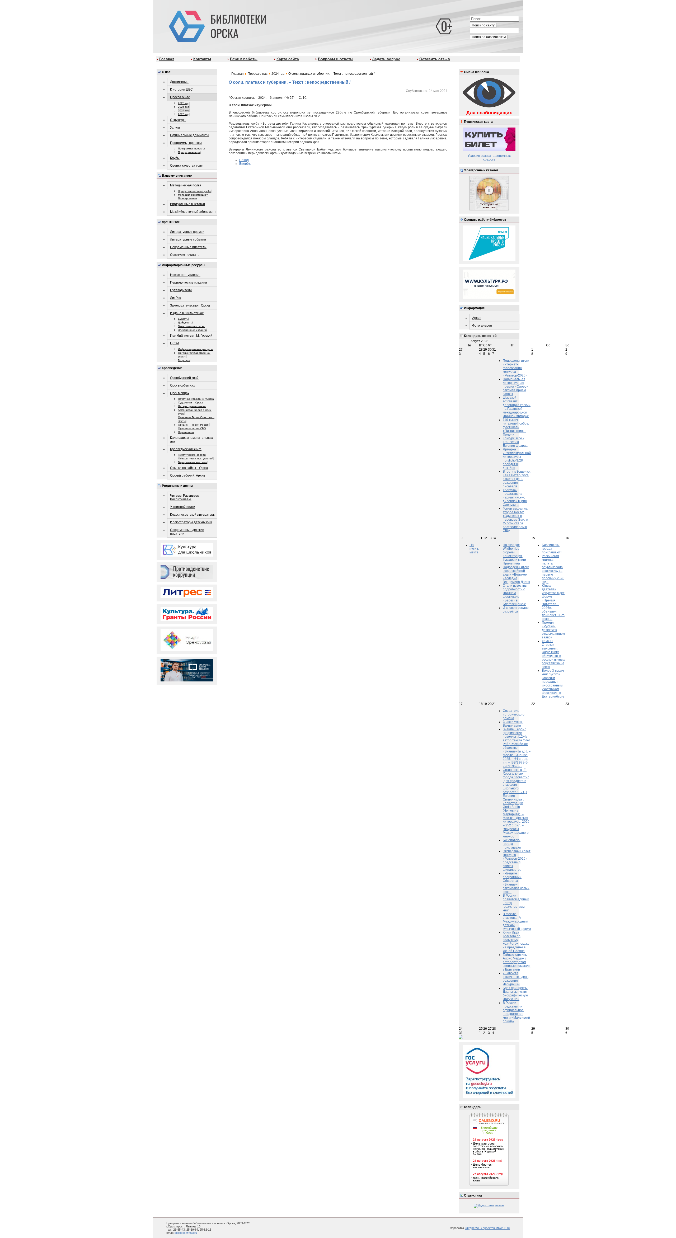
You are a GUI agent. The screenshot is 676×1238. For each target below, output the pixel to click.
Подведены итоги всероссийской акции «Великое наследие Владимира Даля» (516, 574)
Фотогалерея (482, 325)
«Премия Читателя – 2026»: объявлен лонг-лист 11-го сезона (553, 610)
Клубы (175, 158)
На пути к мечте (474, 548)
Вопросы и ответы (335, 59)
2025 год (183, 106)
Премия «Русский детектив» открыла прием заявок (553, 630)
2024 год (183, 110)
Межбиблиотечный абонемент (193, 212)
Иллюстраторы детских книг (191, 522)
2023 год (183, 114)
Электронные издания (192, 329)
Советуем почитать (184, 255)
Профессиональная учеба (194, 191)
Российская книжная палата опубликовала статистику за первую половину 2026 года (553, 569)
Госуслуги (184, 360)
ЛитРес (175, 298)
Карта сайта (287, 59)
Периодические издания (188, 282)
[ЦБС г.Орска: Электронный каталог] (489, 209)
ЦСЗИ (174, 343)
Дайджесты (185, 322)
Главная (166, 59)
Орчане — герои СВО (192, 428)
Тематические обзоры (192, 454)
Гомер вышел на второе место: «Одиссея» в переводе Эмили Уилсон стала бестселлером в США (515, 520)
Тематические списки (191, 326)
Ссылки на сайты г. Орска (189, 468)
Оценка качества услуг (187, 165)
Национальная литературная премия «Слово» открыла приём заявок (515, 386)
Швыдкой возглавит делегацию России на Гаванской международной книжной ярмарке (517, 407)
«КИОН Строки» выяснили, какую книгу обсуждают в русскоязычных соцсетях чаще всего (553, 654)
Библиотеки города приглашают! (551, 548)
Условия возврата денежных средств (489, 157)
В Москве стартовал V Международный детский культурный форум (517, 921)
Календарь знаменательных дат (191, 439)
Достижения (179, 82)
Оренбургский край (184, 378)
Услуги (175, 127)
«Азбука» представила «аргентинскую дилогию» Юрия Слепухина (515, 497)
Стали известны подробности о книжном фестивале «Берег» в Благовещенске (515, 595)
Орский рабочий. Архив (187, 475)
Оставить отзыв (434, 59)
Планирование (187, 198)
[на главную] (216, 25)
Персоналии (186, 432)
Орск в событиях (182, 385)
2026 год (183, 103)
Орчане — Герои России (193, 424)
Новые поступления (185, 275)
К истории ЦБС (181, 89)
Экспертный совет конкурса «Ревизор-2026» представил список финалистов (517, 860)
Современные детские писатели (187, 531)
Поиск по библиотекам (489, 37)
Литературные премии (187, 232)
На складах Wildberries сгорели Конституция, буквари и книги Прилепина (514, 554)
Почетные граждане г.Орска (196, 398)
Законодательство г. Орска (190, 305)
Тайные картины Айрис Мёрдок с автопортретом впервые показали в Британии (517, 962)
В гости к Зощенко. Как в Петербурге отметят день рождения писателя (517, 479)
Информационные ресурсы (195, 349)
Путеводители (181, 290)
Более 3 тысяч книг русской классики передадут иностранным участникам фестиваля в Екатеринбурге (553, 683)
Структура (178, 120)
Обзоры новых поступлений (195, 458)
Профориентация (189, 152)
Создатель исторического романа (513, 714)
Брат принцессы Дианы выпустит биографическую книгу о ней (515, 993)
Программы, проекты (186, 143)
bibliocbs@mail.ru (186, 1232)
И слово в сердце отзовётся (516, 609)
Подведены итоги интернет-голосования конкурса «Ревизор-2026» (516, 368)
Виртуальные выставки (187, 204)
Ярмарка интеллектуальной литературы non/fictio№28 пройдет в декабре (517, 459)
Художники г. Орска (190, 402)
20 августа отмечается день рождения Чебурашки (515, 978)
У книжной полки (182, 507)
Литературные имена (192, 406)
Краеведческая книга (185, 449)
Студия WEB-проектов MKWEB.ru (487, 1228)
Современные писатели (188, 247)
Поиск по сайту (483, 25)
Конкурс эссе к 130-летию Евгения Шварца (515, 442)
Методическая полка (185, 185)
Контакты (202, 59)
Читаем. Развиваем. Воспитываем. (185, 497)
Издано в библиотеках (187, 313)
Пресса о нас (180, 97)
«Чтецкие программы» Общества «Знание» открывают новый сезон (516, 883)
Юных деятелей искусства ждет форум (553, 591)
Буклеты (183, 318)
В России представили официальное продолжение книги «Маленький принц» (516, 1012)
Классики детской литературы (192, 514)
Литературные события (188, 239)
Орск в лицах (179, 393)
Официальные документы (189, 135)
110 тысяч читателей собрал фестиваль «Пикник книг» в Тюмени (516, 427)
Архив (476, 318)
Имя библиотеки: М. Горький (191, 335)
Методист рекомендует (193, 194)
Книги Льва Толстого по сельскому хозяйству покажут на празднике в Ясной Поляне (517, 942)
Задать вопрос (386, 59)
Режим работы (243, 59)
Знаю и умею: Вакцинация (513, 723)
